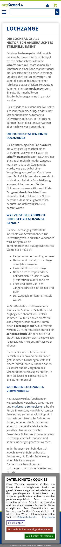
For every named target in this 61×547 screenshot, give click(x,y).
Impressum (48, 517)
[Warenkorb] (55, 5)
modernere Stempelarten (27, 406)
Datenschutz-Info (26, 517)
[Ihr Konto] (47, 5)
